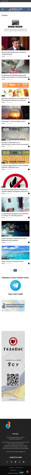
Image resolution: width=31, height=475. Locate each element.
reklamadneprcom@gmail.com (15, 439)
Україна (3, 49)
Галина (3, 56)
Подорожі (4, 258)
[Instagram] (11, 461)
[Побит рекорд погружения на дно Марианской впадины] (15, 229)
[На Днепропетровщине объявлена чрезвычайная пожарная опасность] (15, 180)
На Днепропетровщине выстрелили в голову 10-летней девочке (15, 214)
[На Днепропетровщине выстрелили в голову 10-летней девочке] (15, 204)
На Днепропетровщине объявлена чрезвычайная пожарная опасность (15, 190)
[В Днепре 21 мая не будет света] (15, 112)
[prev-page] (7, 270)
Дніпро (3, 72)
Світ (2, 235)
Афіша (3, 95)
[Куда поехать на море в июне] (15, 253)
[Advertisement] (15, 5)
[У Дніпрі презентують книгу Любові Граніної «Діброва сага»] (15, 157)
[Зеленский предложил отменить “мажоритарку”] (15, 43)
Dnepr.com (18, 470)
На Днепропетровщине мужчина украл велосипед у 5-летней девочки (15, 76)
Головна (3, 13)
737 (19, 270)
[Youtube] (23, 461)
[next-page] (23, 270)
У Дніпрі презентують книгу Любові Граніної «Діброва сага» (15, 166)
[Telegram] (15, 461)
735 (11, 270)
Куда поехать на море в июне (12, 261)
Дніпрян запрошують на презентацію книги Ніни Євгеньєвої (15, 143)
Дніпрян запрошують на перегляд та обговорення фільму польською (15, 99)
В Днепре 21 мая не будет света (13, 121)
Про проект (11, 467)
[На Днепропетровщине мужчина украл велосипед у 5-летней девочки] (15, 66)
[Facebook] (7, 461)
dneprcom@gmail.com (20, 451)
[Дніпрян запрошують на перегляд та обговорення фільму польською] (15, 89)
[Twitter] (19, 461)
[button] (2, 9)
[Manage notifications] (27, 471)
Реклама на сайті (19, 467)
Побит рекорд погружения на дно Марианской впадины (14, 239)
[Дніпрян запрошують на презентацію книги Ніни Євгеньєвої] (15, 134)
